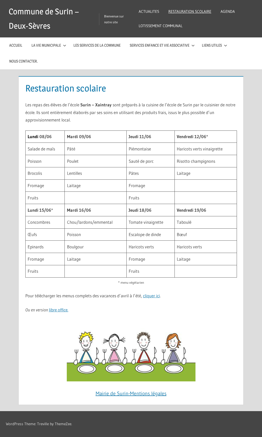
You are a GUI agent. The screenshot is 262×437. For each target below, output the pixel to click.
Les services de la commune (97, 45)
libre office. (58, 309)
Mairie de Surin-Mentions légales (131, 393)
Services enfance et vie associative (159, 45)
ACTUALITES (149, 11)
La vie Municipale (46, 45)
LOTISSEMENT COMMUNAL (160, 25)
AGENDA (228, 11)
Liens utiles (212, 45)
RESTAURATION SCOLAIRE (189, 11)
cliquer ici (151, 295)
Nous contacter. (23, 61)
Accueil (15, 45)
